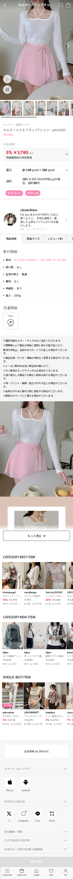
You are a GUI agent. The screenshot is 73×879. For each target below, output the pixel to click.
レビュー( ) (55, 238)
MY (65, 875)
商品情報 (11, 238)
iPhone (10, 790)
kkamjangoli (9, 592)
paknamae (8, 712)
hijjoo (5, 652)
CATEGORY (7, 875)
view (65, 219)
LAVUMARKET (31, 712)
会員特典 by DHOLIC (36, 751)
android (26, 790)
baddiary (50, 712)
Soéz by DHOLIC (54, 592)
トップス (8, 124)
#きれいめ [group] (32, 193)
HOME (36, 875)
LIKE (51, 875)
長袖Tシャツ (22, 124)
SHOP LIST (21, 875)
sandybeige (30, 592)
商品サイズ (33, 238)
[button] (67, 46)
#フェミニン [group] (14, 193)
